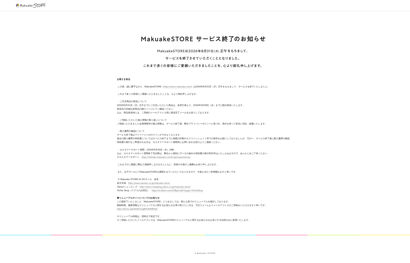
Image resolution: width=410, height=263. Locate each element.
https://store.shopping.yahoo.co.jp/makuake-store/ (165, 186)
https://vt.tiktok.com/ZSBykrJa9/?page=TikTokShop (177, 190)
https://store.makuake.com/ (177, 86)
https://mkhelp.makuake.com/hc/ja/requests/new (166, 157)
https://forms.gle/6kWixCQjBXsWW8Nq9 (137, 209)
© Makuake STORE (205, 253)
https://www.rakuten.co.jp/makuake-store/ (149, 183)
